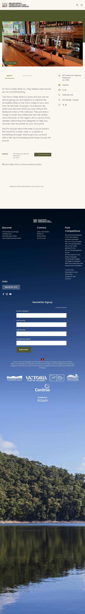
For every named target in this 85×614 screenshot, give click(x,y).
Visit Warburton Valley (9, 236)
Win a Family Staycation (73, 244)
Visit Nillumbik (7, 234)
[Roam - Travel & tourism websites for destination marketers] (42, 400)
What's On (40, 234)
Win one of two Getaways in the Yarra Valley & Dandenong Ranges (73, 237)
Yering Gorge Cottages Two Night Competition (72, 260)
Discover (7, 227)
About (10, 76)
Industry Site (11, 287)
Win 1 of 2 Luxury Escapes (73, 241)
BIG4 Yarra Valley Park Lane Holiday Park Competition (74, 264)
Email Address (23, 311)
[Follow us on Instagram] (7, 294)
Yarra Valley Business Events (11, 238)
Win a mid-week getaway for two (73, 251)
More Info (27, 76)
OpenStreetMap (24, 186)
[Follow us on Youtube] (10, 294)
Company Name (23, 339)
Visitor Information (43, 232)
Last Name (20, 329)
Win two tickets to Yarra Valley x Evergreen (72, 256)
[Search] (77, 5)
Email (64, 90)
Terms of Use (41, 238)
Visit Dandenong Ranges (10, 232)
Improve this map (37, 186)
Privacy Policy (41, 236)
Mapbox (14, 186)
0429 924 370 (67, 95)
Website (65, 85)
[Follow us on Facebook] (3, 294)
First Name (20, 320)
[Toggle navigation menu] (82, 5)
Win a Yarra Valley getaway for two (71, 247)
